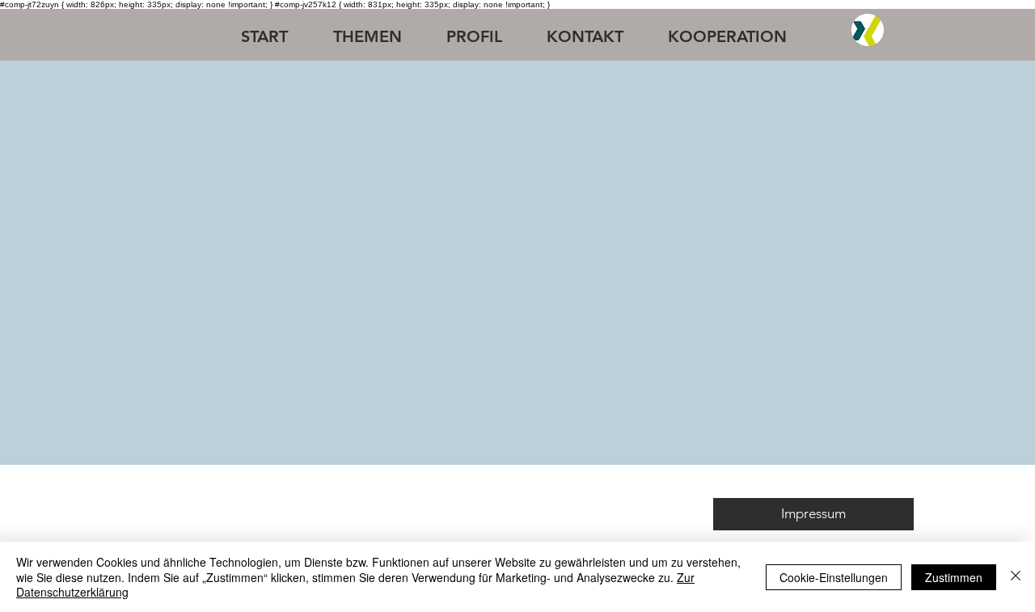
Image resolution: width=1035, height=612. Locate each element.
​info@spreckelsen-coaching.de (477, 516)
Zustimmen (953, 577)
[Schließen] (1015, 577)
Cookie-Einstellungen (833, 577)
